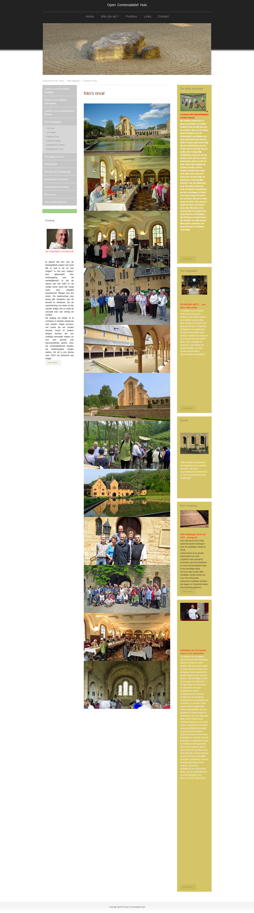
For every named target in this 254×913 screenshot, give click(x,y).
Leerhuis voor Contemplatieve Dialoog (59, 113)
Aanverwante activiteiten (56, 187)
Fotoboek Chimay (53, 141)
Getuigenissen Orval (54, 149)
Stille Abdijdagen (73, 81)
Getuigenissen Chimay (55, 145)
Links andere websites (55, 202)
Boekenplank (50, 164)
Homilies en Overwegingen (57, 171)
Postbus (131, 16)
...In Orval (50, 128)
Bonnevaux (50, 194)
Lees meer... (53, 362)
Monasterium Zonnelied (56, 179)
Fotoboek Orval (52, 136)
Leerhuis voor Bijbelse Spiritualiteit (55, 102)
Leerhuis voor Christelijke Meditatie (57, 91)
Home (90, 16)
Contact (163, 16)
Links (147, 16)
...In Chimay (51, 132)
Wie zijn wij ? (110, 16)
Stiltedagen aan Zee (54, 156)
